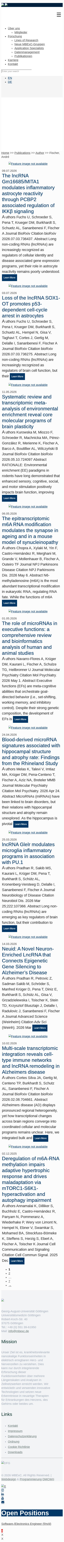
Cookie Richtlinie (19, 1447)
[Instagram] (2, 1490)
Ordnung (13, 1441)
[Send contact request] (2, 1502)
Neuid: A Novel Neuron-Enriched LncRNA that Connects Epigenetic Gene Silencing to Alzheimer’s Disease (28, 960)
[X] (3, 1486)
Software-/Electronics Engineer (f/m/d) (26, 1523)
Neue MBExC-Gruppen (29, 44)
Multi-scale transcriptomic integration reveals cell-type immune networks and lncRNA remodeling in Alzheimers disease (31, 1060)
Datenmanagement (27, 52)
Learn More (9, 277)
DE (10, 82)
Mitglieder (20, 32)
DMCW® (48, 1479)
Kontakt (13, 64)
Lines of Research (26, 40)
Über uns (14, 28)
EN (10, 78)
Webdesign (8, 1479)
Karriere (13, 60)
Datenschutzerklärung (22, 1436)
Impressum (15, 1431)
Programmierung (31, 1479)
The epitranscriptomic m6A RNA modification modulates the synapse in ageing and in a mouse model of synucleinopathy (30, 530)
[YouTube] (2, 1498)
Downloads (15, 1452)
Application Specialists (29, 48)
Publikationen (23, 56)
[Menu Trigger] (58, 14)
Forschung (15, 36)
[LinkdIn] (2, 1494)
